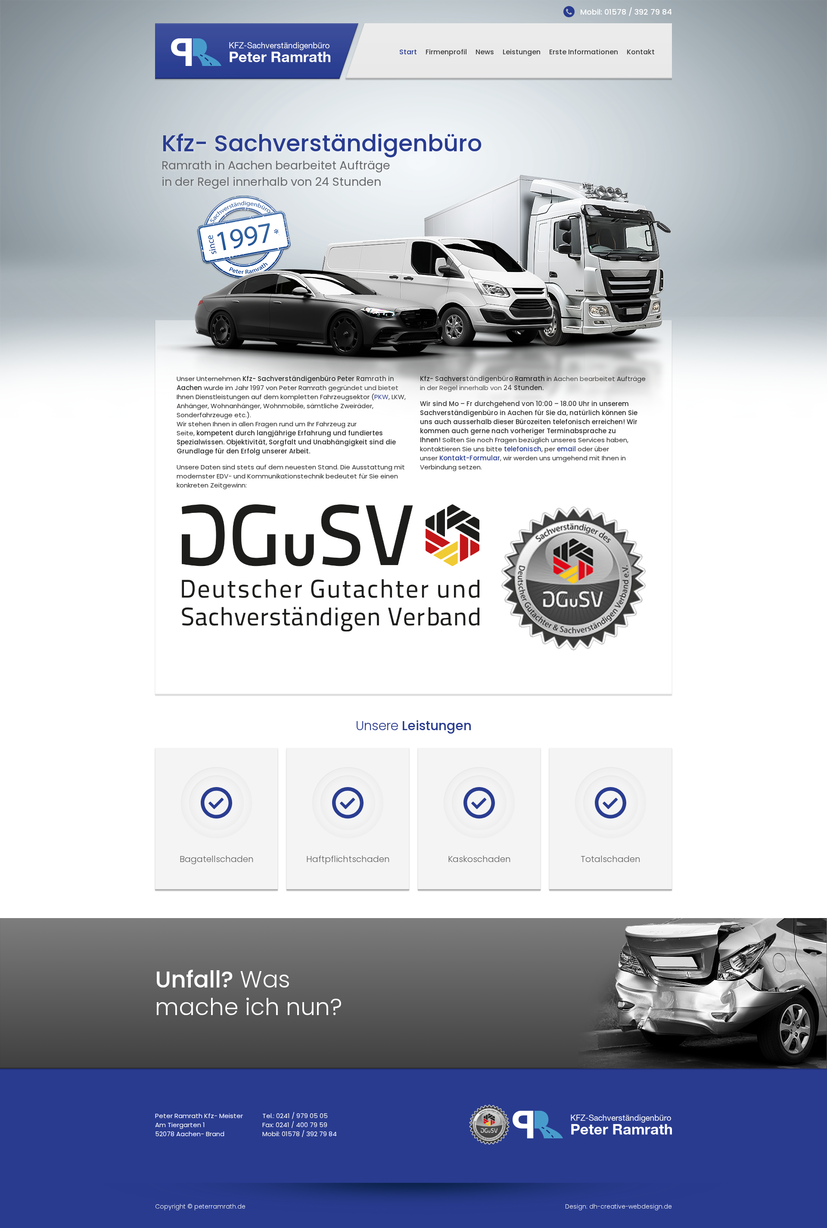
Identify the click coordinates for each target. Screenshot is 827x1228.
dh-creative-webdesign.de (630, 1206)
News (485, 52)
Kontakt (641, 52)
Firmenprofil (446, 52)
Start (408, 52)
